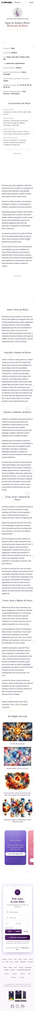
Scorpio (16, 961)
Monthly (26, 931)
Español (14, 973)
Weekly (18, 931)
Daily (9, 931)
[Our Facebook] (12, 1006)
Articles (6, 970)
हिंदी (29, 973)
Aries (15, 959)
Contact (12, 970)
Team (15, 967)
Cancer (31, 959)
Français (22, 977)
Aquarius (4, 959)
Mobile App (28, 967)
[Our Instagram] (22, 1006)
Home (5, 967)
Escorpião (23, 704)
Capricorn (30, 961)
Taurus (20, 959)
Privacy (21, 967)
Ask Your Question (15, 854)
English (7, 973)
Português (13, 977)
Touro (12, 704)
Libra (11, 961)
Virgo (7, 961)
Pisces (10, 959)
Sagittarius (23, 961)
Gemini (25, 959)
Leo (3, 961)
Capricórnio (6, 707)
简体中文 (22, 973)
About (10, 967)
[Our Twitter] (17, 1006)
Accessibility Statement (24, 970)
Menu (31, 2)
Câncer (17, 704)
